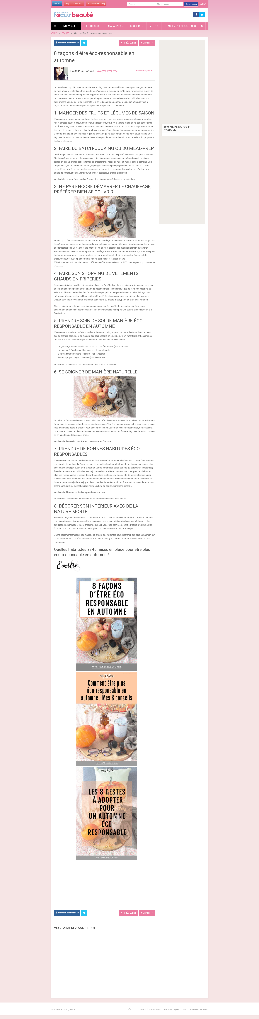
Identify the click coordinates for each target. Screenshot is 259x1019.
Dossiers (135, 26)
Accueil (57, 4)
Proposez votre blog (74, 4)
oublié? (203, 4)
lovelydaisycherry (106, 71)
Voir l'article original (143, 71)
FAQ (185, 1009)
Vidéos (154, 26)
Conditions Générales (199, 1009)
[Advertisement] (104, 884)
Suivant (146, 42)
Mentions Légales (171, 1009)
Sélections (92, 26)
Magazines (115, 26)
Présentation (155, 1009)
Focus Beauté (56, 1009)
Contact (142, 1009)
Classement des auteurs (180, 26)
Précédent (130, 42)
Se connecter (191, 4)
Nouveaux (69, 26)
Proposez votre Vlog (96, 4)
